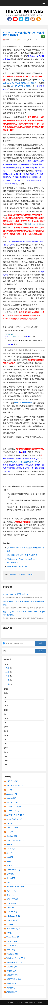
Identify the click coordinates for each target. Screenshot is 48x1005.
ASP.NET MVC (32, 40)
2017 (6, 722)
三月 (7, 676)
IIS (9, 853)
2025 (6, 689)
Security (11, 912)
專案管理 (11, 983)
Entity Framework (15, 840)
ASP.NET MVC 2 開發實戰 (20, 86)
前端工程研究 (13, 979)
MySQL (11, 890)
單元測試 (30, 574)
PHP (10, 907)
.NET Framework (15, 785)
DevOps (11, 836)
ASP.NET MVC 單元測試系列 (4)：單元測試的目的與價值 (23, 33)
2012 (6, 743)
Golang (10, 848)
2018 (6, 718)
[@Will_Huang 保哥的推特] (21, 19)
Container (12, 827)
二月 (7, 680)
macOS (10, 882)
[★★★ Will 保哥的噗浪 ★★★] (33, 19)
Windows (12, 954)
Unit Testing (23, 40)
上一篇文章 (34, 224)
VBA (9, 933)
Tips (10, 924)
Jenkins (10, 865)
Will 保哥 (24, 1002)
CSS (9, 832)
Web (10, 949)
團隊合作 (11, 987)
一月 (7, 684)
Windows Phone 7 (15, 958)
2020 (6, 710)
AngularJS (12, 798)
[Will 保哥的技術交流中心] (10, 19)
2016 (6, 727)
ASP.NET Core (13, 806)
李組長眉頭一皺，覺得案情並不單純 (24, 461)
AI (9, 789)
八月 (7, 668)
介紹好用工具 (14, 962)
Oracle (11, 903)
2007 (6, 764)
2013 (6, 739)
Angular (11, 794)
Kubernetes (13, 869)
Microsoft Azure (15, 886)
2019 (6, 714)
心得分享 (11, 966)
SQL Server (13, 916)
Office (10, 895)
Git (9, 844)
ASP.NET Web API (15, 815)
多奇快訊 (11, 970)
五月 (7, 672)
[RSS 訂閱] (38, 19)
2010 (6, 752)
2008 (6, 760)
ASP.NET (12, 802)
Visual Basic (12, 937)
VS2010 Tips (13, 945)
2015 (6, 731)
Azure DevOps (14, 819)
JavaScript (12, 861)
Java (9, 857)
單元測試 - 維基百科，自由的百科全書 (22, 555)
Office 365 (12, 899)
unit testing (23, 574)
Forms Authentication (23, 403)
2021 (6, 706)
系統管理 (12, 975)
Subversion (13, 920)
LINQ (10, 874)
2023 (6, 697)
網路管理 (11, 992)
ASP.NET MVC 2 (14, 574)
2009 (6, 756)
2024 (6, 693)
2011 (6, 748)
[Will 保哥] (15, 19)
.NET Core (12, 781)
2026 (8, 674)
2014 (6, 735)
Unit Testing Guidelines (17, 566)
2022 (6, 701)
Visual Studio (14, 941)
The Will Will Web (24, 11)
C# (9, 823)
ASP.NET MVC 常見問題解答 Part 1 (17, 594)
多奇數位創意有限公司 (35, 1002)
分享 (43, 37)
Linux (11, 878)
